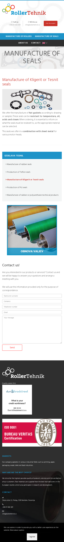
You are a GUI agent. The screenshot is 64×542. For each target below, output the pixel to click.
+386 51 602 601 (15, 24)
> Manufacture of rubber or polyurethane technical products (32, 195)
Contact (35, 43)
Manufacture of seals (46, 36)
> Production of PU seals (16, 187)
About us (23, 43)
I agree (32, 537)
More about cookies (17, 530)
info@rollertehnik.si (32, 24)
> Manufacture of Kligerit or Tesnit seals (25, 179)
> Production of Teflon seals (18, 172)
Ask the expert (51, 23)
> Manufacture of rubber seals (19, 164)
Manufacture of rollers (19, 36)
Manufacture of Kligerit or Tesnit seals (30, 82)
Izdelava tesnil (13, 156)
